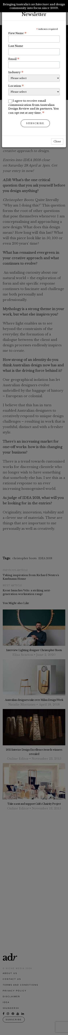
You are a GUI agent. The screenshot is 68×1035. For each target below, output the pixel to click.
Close (57, 141)
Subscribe (35, 123)
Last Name (15, 46)
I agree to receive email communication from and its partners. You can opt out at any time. (33, 106)
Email (13, 59)
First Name (17, 33)
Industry (15, 72)
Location (16, 86)
